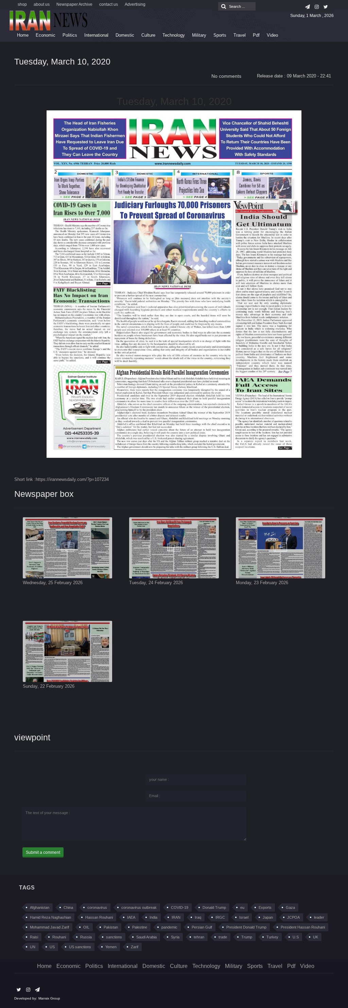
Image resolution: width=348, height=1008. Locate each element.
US (52, 947)
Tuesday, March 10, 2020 (62, 61)
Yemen (111, 947)
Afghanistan (39, 907)
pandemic (169, 927)
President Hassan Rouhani (303, 927)
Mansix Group (49, 998)
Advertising (135, 4)
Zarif (134, 947)
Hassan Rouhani (99, 917)
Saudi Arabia (146, 937)
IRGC (220, 917)
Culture (148, 35)
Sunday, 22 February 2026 (48, 686)
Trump (246, 937)
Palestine (139, 927)
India (153, 917)
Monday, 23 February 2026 (262, 582)
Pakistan (111, 927)
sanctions (114, 937)
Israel (243, 917)
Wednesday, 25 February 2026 (53, 582)
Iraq (198, 917)
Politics (70, 35)
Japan (268, 917)
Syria (175, 937)
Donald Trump (214, 907)
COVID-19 (179, 907)
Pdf (256, 35)
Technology (173, 35)
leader (319, 917)
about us (42, 4)
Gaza (290, 907)
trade (223, 937)
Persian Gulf (202, 927)
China (68, 907)
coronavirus (97, 907)
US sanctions (80, 947)
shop (22, 4)
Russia (86, 937)
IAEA (131, 917)
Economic (45, 35)
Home (23, 35)
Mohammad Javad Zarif (49, 927)
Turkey (272, 937)
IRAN (176, 917)
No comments (226, 76)
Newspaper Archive (74, 4)
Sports (219, 35)
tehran (199, 937)
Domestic (125, 35)
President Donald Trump (246, 927)
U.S (296, 937)
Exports (265, 907)
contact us (108, 4)
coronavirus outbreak (139, 907)
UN (32, 947)
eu (242, 907)
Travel (239, 35)
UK (315, 937)
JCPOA (293, 917)
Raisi (34, 937)
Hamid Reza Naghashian (50, 917)
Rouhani (59, 937)
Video (272, 35)
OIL (86, 927)
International (96, 35)
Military (199, 35)
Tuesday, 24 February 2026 (156, 582)
